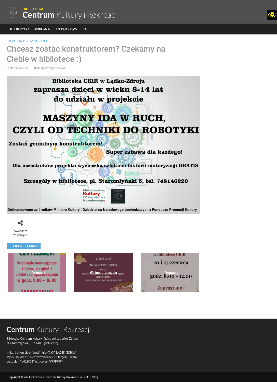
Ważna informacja (103, 273)
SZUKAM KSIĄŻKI (67, 29)
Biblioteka (14, 41)
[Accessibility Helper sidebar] (272, 15)
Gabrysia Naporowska (51, 68)
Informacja (37, 273)
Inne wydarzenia (35, 41)
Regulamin (42, 29)
